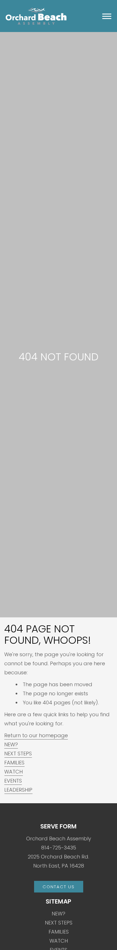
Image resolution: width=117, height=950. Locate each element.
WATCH (13, 771)
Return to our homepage (36, 735)
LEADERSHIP (18, 789)
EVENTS (13, 780)
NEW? (11, 744)
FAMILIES (14, 762)
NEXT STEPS (18, 753)
